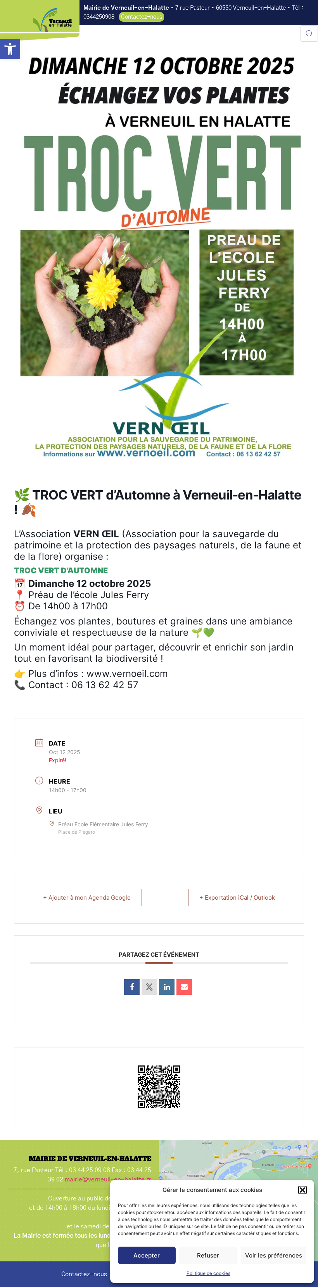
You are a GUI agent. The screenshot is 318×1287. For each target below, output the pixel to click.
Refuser (208, 1255)
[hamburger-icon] (309, 33)
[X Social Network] (149, 987)
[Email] (184, 987)
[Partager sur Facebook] (132, 987)
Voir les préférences (273, 1255)
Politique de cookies (208, 1273)
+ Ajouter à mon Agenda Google (87, 897)
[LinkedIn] (167, 987)
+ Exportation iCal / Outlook (237, 897)
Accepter (146, 1255)
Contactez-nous (84, 1274)
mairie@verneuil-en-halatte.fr (108, 1179)
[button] (10, 49)
